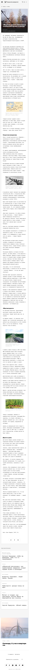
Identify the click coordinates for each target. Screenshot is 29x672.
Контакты (17, 654)
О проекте (10, 654)
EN (26, 2)
